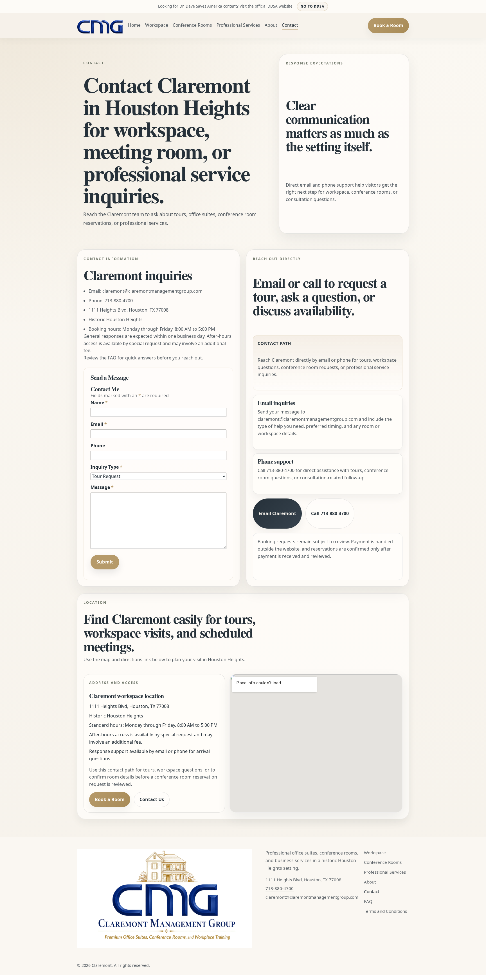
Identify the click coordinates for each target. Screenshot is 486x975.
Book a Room (388, 25)
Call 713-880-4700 (330, 513)
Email (99, 424)
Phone (98, 445)
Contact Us (152, 799)
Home (134, 25)
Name (99, 402)
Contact (290, 25)
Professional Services (238, 25)
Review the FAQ (100, 358)
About (271, 25)
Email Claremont (277, 513)
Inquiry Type (106, 467)
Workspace (156, 25)
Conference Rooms (192, 25)
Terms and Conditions (385, 911)
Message (102, 487)
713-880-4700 (119, 301)
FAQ (368, 901)
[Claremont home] (100, 25)
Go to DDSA (313, 6)
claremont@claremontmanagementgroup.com (152, 291)
